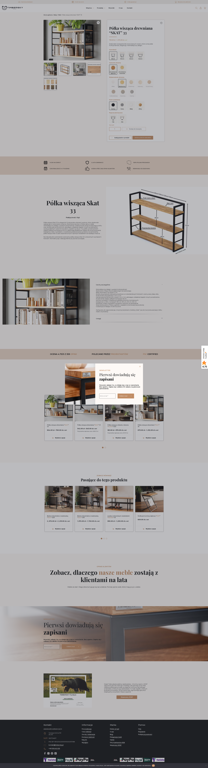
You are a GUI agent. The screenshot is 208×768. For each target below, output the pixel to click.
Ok (153, 765)
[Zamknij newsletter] (140, 367)
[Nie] (206, 765)
